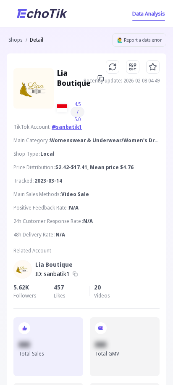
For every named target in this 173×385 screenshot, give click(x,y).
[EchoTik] (42, 13)
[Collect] (153, 67)
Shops (15, 39)
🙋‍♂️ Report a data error (139, 40)
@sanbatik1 (67, 126)
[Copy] (75, 274)
